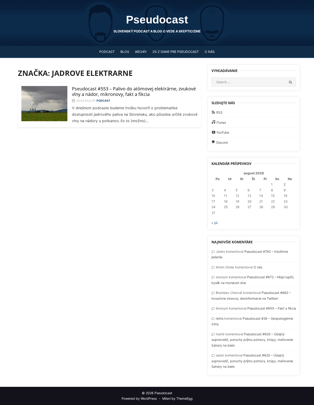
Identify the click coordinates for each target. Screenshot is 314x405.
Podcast (107, 52)
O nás (210, 52)
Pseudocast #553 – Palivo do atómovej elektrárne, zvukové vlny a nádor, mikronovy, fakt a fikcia (134, 91)
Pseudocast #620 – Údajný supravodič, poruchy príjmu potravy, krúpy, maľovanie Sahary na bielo (252, 339)
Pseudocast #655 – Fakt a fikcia (271, 308)
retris (219, 318)
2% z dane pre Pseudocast (175, 52)
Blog (124, 52)
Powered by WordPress (139, 398)
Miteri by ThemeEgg (177, 398)
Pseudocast (157, 20)
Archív (141, 52)
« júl (214, 223)
